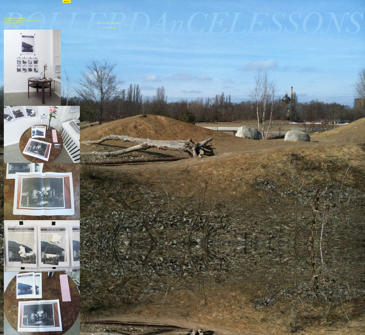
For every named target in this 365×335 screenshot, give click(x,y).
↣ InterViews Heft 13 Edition (106, 28)
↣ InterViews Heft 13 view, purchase (109, 23)
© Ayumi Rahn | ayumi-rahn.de (183, 332)
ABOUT (66, 1)
